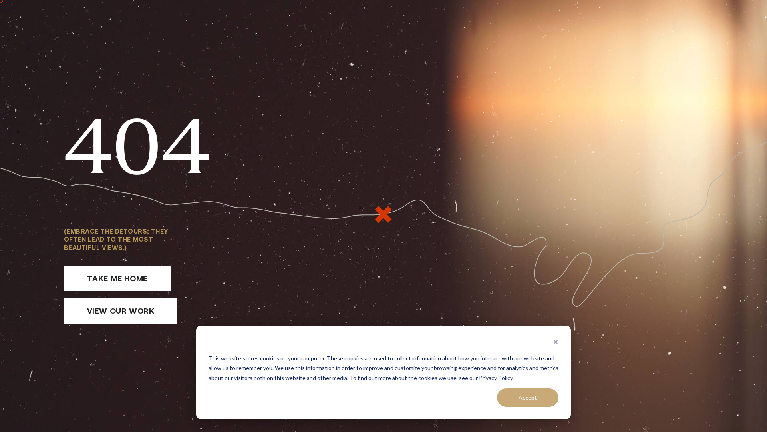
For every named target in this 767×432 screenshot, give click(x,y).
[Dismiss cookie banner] (555, 343)
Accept (528, 397)
